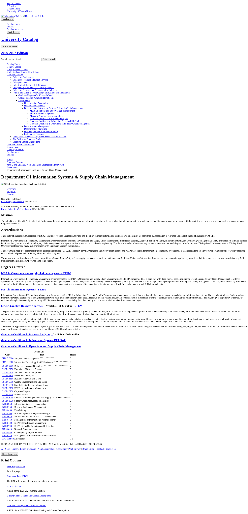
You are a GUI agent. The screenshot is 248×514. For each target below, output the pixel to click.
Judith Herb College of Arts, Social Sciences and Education (39, 136)
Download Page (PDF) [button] (17, 476)
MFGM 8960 (8, 438)
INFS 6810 (7, 429)
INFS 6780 (7, 423)
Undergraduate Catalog (17, 69)
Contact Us (111, 449)
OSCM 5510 (7, 366)
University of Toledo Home (19, 11)
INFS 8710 (7, 435)
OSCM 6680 (7, 382)
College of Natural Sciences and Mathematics (33, 87)
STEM (78, 305)
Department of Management (37, 126)
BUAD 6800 (7, 362)
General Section (14, 67)
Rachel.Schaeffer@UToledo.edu (16, 209)
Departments (24, 100)
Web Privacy (75, 449)
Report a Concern (28, 449)
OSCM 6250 (7, 369)
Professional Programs (34, 134)
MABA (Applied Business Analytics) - (23, 305)
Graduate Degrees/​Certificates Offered (35, 95)
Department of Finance (34, 105)
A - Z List (5, 449)
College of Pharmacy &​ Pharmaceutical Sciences (35, 90)
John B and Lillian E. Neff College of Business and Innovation (41, 92)
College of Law (20, 82)
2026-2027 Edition (14, 53)
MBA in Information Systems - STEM (23, 289)
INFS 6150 (7, 407)
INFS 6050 (7, 404)
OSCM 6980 (7, 397)
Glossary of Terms (15, 149)
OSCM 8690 (7, 401)
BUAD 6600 (7, 358)
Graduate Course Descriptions (26, 142)
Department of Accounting (36, 103)
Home (9, 159)
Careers (15, 449)
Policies (10, 26)
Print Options (13, 32)
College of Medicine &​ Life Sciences (29, 85)
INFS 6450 (7, 410)
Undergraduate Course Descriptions (23, 72)
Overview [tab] (11, 189)
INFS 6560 (7, 413)
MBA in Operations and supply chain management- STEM (36, 273)
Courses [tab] (10, 194)
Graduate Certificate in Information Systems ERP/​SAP (54, 121)
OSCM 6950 (7, 391)
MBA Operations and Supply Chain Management (52, 111)
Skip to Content (14, 3)
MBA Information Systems (42, 113)
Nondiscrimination (46, 449)
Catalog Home (13, 8)
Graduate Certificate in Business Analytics (49, 118)
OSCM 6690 (7, 385)
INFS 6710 (7, 420)
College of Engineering (23, 77)
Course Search (13, 147)
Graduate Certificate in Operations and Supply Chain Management (60, 123)
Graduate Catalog (15, 74)
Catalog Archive (14, 152)
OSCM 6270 (7, 372)
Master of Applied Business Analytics (47, 116)
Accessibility (62, 449)
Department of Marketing (35, 129)
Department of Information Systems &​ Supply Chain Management (54, 108)
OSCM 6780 (7, 388)
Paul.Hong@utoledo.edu (12, 201)
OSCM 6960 (7, 394)
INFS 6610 (7, 416)
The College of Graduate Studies (27, 139)
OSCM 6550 (7, 378)
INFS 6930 (7, 432)
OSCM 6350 (7, 375)
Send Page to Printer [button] (16, 466)
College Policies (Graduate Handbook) (36, 98)
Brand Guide (88, 449)
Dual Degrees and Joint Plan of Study (41, 131)
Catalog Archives (15, 29)
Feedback (100, 449)
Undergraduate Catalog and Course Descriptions (29, 495)
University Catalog (19, 39)
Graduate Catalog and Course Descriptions (26, 505)
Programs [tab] (11, 191)
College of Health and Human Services (30, 80)
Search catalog (7, 59)
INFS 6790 (7, 426)
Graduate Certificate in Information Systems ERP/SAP (33, 340)
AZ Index (11, 6)
